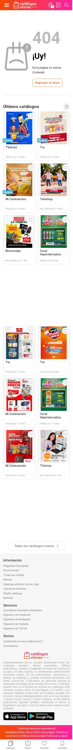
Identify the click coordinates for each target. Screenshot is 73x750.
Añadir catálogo (12, 593)
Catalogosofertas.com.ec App (21, 584)
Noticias (8, 597)
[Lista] (58, 5)
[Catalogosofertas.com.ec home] (25, 5)
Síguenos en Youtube (15, 623)
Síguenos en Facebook (17, 614)
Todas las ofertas (13, 575)
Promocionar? (11, 570)
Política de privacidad (33, 736)
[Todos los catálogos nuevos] (66, 106)
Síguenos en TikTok (15, 628)
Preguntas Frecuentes (16, 565)
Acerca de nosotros (14, 588)
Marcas (7, 579)
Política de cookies (57, 736)
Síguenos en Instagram (16, 619)
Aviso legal (48, 732)
